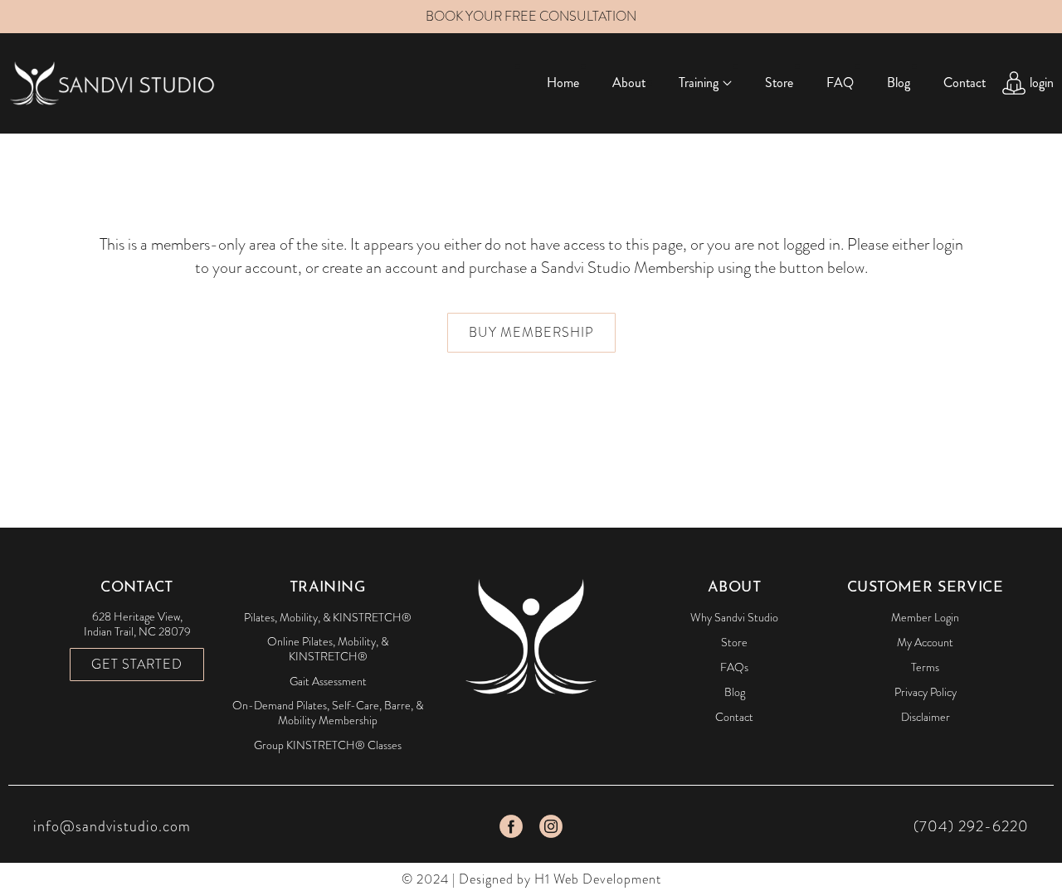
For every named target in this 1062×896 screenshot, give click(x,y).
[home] (112, 82)
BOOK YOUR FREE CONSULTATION (531, 16)
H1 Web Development (597, 879)
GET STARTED (137, 664)
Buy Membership (531, 332)
